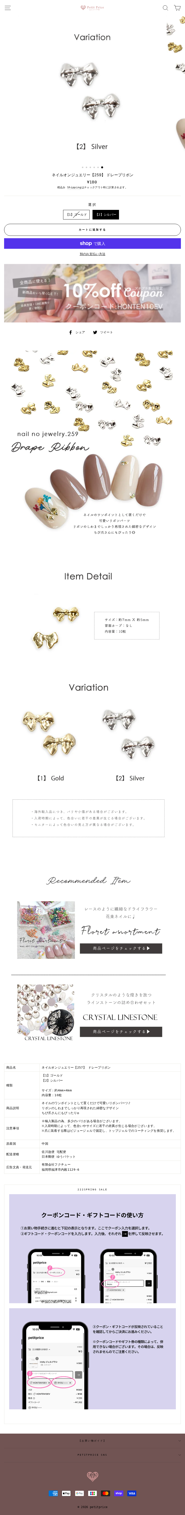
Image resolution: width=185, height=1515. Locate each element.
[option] (93, 89)
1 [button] (83, 168)
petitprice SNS (92, 1455)
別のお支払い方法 (93, 254)
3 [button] (91, 168)
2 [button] (87, 168)
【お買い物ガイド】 (92, 1440)
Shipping (74, 187)
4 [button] (94, 168)
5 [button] (98, 168)
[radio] (76, 214)
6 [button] (102, 167)
